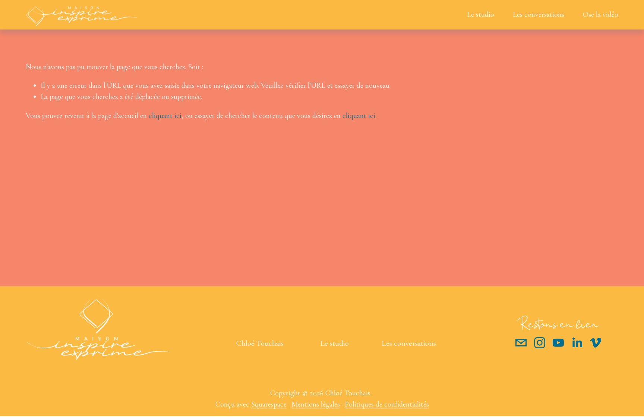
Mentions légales (315, 404)
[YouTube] (558, 343)
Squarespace (269, 404)
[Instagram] (540, 343)
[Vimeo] (596, 343)
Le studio (480, 14)
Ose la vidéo (600, 14)
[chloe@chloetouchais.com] (521, 343)
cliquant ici (165, 115)
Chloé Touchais (260, 343)
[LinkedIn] (577, 343)
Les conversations (538, 14)
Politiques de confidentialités (387, 404)
